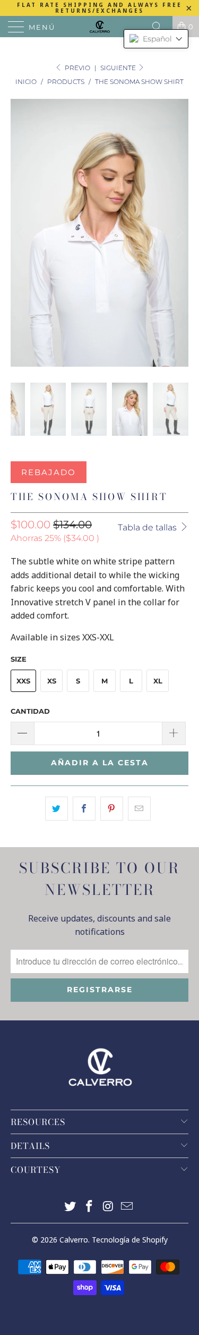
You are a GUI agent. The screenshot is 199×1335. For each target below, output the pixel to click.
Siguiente (118, 68)
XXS (23, 681)
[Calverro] (100, 26)
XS (51, 681)
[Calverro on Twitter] (71, 1207)
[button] (156, 39)
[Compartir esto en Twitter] (56, 809)
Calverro (73, 1240)
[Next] (178, 232)
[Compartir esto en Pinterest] (111, 809)
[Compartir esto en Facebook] (84, 809)
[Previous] (20, 232)
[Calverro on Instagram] (109, 1207)
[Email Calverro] (127, 1207)
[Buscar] (160, 26)
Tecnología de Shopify (130, 1240)
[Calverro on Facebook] (90, 1207)
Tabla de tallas (148, 527)
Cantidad (30, 711)
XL (157, 681)
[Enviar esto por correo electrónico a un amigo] (139, 809)
